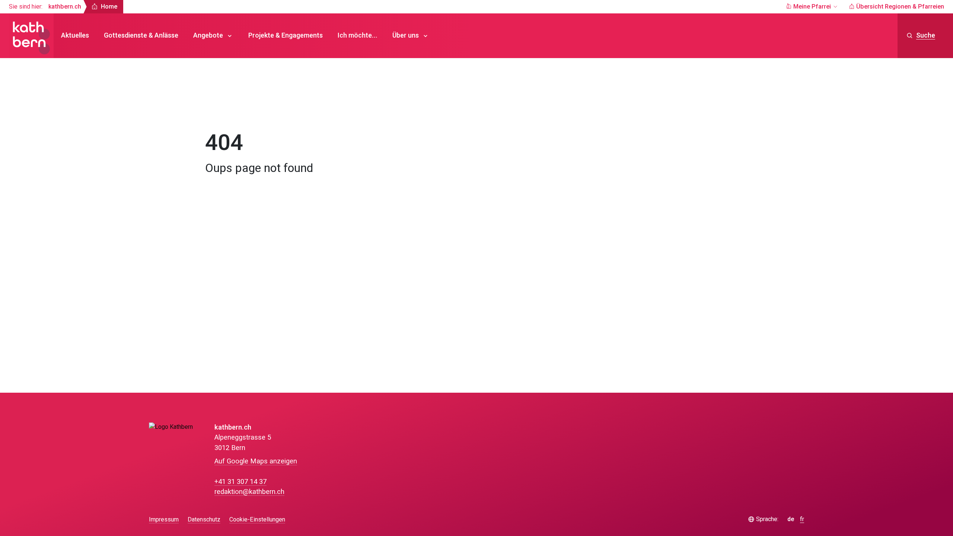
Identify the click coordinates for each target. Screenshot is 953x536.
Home (221, 110)
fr (802, 519)
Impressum (164, 519)
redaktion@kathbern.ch (249, 492)
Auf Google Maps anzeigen (255, 461)
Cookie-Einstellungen (257, 520)
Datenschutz (204, 519)
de (790, 519)
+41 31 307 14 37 (240, 482)
